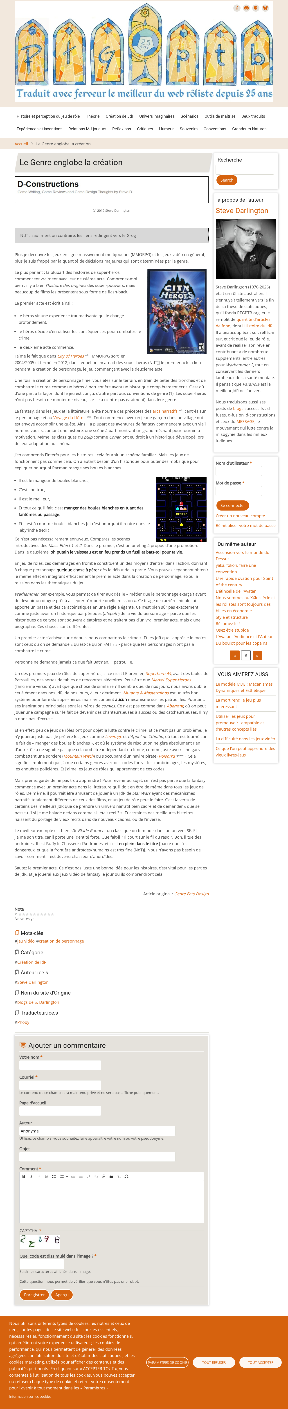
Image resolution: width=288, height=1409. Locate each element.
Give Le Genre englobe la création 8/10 (45, 914)
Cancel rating (16, 914)
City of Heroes (70, 356)
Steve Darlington (33, 982)
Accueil (21, 143)
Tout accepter (260, 1362)
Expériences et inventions (39, 128)
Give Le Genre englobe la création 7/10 (41, 914)
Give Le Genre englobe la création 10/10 (52, 914)
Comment (28, 1168)
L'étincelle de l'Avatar (236, 591)
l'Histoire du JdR (257, 326)
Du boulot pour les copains (241, 643)
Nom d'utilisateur (232, 463)
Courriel (26, 1077)
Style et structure (232, 617)
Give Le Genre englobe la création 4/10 (31, 914)
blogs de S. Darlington (38, 1002)
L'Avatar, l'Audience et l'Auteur (244, 636)
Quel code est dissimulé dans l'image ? (56, 1256)
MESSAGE (245, 421)
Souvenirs (189, 128)
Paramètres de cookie (167, 1362)
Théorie (93, 116)
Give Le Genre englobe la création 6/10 (38, 914)
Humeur (166, 128)
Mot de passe (228, 483)
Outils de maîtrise (220, 116)
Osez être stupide (232, 630)
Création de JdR (31, 962)
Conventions (215, 128)
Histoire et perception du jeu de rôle (48, 116)
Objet (24, 1148)
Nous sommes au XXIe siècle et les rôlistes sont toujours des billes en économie (245, 604)
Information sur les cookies (30, 1396)
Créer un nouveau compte (240, 515)
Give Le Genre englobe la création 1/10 (20, 914)
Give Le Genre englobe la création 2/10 (23, 914)
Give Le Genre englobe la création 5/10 (34, 914)
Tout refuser (214, 1362)
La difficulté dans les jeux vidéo (245, 738)
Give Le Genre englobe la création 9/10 (49, 914)
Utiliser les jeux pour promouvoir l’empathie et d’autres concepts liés (240, 723)
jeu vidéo (26, 941)
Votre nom (29, 1057)
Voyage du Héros (69, 417)
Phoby (23, 1022)
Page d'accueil (32, 1102)
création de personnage (61, 941)
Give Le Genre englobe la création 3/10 (27, 914)
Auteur (25, 1122)
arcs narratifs (165, 411)
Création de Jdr (119, 116)
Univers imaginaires (157, 116)
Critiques (145, 128)
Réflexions (121, 128)
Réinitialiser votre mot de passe (246, 525)
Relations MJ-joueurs (87, 128)
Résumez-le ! (228, 623)
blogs (238, 408)
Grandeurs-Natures (249, 128)
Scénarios (189, 116)
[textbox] (111, 1202)
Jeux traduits (253, 116)
